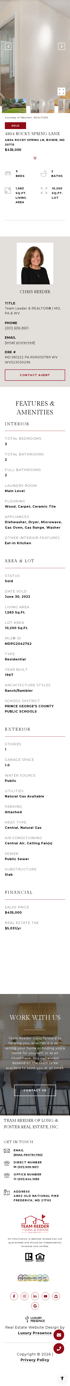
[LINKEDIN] (35, 1296)
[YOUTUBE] (45, 1296)
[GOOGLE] (35, 1306)
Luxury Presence (35, 1333)
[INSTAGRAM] (24, 1296)
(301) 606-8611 (17, 328)
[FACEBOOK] (14, 1296)
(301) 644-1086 (28, 1178)
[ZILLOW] (56, 1296)
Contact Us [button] (35, 1090)
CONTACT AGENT (35, 375)
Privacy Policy (35, 1360)
